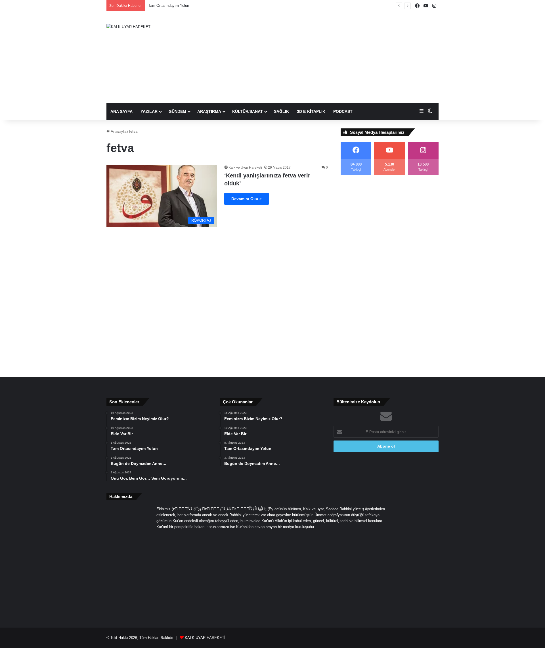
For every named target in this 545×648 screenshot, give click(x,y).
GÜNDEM (177, 111)
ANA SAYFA (121, 111)
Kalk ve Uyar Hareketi (245, 168)
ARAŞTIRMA (209, 111)
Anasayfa (118, 131)
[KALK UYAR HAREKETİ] (129, 27)
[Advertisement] (329, 57)
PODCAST (343, 111)
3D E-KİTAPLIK (311, 111)
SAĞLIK (281, 111)
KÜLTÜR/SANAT (247, 111)
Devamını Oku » (246, 198)
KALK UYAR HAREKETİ (205, 638)
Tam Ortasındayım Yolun (168, 5)
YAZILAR (149, 111)
